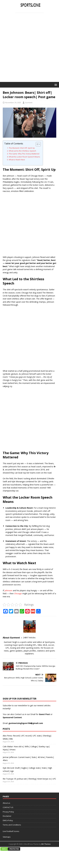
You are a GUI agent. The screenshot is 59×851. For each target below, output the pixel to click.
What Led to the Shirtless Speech (22, 151)
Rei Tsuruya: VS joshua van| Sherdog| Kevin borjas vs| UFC (29, 778)
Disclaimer (7, 816)
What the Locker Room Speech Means (24, 157)
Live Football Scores (11, 831)
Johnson (8, 590)
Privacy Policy (8, 812)
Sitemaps (7, 837)
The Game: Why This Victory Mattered (24, 154)
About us (6, 803)
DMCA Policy (8, 820)
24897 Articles (29, 637)
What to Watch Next (17, 160)
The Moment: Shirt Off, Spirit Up (22, 148)
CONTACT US (8, 807)
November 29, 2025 (13, 102)
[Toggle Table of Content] (37, 144)
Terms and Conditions (12, 825)
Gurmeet (28, 102)
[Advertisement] (29, 51)
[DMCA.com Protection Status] (10, 849)
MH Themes (45, 844)
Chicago (18, 593)
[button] (55, 85)
